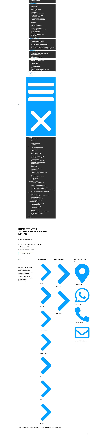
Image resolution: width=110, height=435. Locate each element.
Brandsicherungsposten (36, 9)
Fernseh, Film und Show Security (37, 15)
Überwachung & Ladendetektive (37, 70)
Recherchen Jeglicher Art (36, 54)
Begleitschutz (33, 7)
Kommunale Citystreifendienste (37, 40)
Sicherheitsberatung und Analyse (37, 34)
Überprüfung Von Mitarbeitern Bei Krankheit (40, 69)
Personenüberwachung (35, 66)
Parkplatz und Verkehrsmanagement (38, 185)
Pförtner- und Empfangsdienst (37, 28)
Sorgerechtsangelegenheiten (37, 56)
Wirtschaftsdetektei (33, 59)
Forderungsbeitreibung (35, 16)
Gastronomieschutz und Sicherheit (38, 18)
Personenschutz (34, 26)
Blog (30, 73)
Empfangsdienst (34, 12)
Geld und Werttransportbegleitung (38, 19)
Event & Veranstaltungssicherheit (37, 13)
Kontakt (31, 75)
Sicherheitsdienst (33, 3)
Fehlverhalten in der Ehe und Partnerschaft (39, 53)
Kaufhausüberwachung (35, 61)
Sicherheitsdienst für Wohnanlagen (38, 45)
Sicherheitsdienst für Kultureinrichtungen (39, 44)
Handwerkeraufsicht (35, 21)
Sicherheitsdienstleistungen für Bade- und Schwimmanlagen (43, 47)
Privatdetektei (32, 50)
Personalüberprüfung (35, 64)
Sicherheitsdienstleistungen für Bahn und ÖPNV (41, 48)
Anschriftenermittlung (35, 51)
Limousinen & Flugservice (36, 25)
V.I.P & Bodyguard (34, 35)
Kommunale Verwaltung (34, 38)
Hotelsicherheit (34, 166)
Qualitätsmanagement (35, 0)
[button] (41, 106)
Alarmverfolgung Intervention (37, 147)
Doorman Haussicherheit (36, 10)
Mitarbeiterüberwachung (36, 63)
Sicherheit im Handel (35, 32)
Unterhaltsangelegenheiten (36, 57)
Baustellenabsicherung (35, 6)
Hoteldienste (33, 22)
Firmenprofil (33, 141)
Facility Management (35, 138)
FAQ (32, 140)
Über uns (30, 137)
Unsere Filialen (33, 72)
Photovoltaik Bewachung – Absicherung (39, 29)
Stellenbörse (33, 2)
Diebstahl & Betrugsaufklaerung (37, 60)
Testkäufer (33, 67)
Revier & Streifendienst (35, 31)
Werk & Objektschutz (35, 37)
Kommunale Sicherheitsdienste (37, 41)
